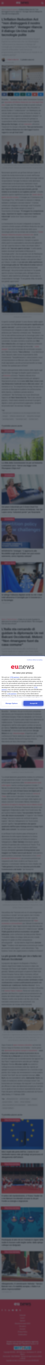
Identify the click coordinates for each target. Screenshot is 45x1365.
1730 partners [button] (14, 677)
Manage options (12, 703)
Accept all (33, 703)
